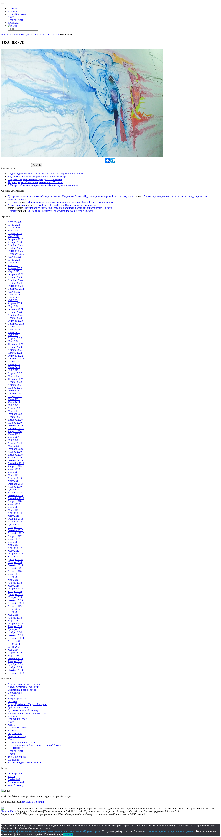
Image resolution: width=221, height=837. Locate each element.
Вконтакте (27, 801)
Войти (11, 776)
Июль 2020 (14, 434)
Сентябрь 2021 (16, 393)
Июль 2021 (14, 399)
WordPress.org (15, 785)
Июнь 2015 (14, 611)
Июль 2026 (14, 224)
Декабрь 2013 (15, 664)
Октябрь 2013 (15, 670)
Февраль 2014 (15, 658)
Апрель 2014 (15, 652)
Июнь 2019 (14, 472)
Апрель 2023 (15, 338)
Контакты (13, 22)
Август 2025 (15, 256)
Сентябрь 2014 (16, 638)
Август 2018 (15, 501)
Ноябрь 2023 (15, 317)
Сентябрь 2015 (16, 603)
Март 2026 (13, 236)
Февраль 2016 (15, 588)
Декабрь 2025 (15, 245)
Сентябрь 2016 (16, 568)
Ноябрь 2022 (15, 352)
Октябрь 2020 (15, 425)
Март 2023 (13, 341)
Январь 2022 (15, 381)
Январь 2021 (15, 416)
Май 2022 (13, 370)
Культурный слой (17, 718)
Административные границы (24, 684)
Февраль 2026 (15, 239)
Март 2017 (13, 550)
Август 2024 (15, 291)
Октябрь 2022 (15, 355)
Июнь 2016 (14, 577)
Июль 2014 (14, 643)
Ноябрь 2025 (15, 248)
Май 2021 (13, 405)
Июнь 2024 (14, 297)
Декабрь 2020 (15, 419)
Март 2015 (13, 620)
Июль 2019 (14, 469)
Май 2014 (13, 649)
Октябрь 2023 (15, 320)
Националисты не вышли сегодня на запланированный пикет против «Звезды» (69, 208)
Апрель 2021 (15, 408)
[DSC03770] (82, 156)
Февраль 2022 (15, 379)
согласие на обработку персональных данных (169, 831)
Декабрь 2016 (15, 559)
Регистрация (15, 773)
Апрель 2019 (15, 478)
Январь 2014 (15, 661)
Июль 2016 (14, 574)
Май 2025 (13, 265)
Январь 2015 (15, 626)
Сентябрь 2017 (16, 533)
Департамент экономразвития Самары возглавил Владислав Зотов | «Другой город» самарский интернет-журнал (70, 196)
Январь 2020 (15, 451)
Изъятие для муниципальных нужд (27, 713)
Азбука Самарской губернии (23, 686)
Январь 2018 (15, 521)
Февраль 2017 (15, 553)
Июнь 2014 (14, 646)
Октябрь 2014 (15, 635)
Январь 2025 (15, 277)
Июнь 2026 (14, 227)
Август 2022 (15, 361)
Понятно (68, 834)
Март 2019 (13, 480)
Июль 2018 (14, 504)
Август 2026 (15, 221)
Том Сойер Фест (17, 756)
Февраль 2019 (15, 483)
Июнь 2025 (14, 262)
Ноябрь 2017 (15, 527)
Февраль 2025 (15, 274)
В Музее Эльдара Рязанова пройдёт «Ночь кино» (35, 179)
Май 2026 (13, 230)
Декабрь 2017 (15, 524)
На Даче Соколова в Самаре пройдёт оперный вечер (37, 176)
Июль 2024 (14, 294)
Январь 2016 (15, 591)
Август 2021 (15, 396)
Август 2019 (15, 466)
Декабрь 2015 (15, 594)
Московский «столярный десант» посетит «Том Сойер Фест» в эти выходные (70, 202)
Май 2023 (13, 335)
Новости (12, 8)
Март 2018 (13, 515)
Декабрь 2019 (15, 454)
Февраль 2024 (15, 309)
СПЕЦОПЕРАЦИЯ (18, 748)
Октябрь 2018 (15, 495)
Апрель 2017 (15, 547)
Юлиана (12, 202)
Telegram (39, 801)
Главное (12, 701)
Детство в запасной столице (23, 710)
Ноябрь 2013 (15, 667)
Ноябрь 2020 (15, 422)
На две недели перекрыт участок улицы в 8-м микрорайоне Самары (45, 173)
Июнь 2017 (14, 542)
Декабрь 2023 (15, 315)
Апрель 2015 (15, 617)
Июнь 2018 (14, 507)
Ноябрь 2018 (15, 492)
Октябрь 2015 (15, 600)
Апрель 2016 (15, 582)
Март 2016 (13, 585)
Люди (11, 17)
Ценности (13, 759)
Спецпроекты (15, 19)
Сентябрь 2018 (16, 498)
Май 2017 (13, 545)
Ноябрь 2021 (15, 387)
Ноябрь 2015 (15, 597)
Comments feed (16, 782)
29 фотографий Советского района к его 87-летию (35, 182)
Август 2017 (15, 536)
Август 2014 (15, 641)
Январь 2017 (15, 556)
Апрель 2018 (15, 512)
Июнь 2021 (14, 402)
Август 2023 (15, 326)
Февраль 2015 (15, 623)
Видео (11, 695)
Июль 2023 (14, 329)
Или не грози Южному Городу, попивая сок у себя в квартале (60, 210)
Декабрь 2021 (15, 384)
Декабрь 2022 (15, 349)
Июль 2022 (14, 364)
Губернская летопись (19, 707)
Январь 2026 (15, 242)
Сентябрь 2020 (16, 428)
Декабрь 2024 (15, 280)
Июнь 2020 (14, 437)
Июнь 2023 (14, 332)
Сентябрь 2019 (16, 463)
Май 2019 (13, 475)
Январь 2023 (15, 347)
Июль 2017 (14, 539)
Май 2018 (13, 510)
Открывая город (17, 736)
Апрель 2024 (15, 303)
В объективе (15, 692)
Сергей (12, 210)
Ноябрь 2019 (15, 457)
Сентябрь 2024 (16, 288)
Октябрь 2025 (15, 251)
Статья (11, 753)
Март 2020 (13, 446)
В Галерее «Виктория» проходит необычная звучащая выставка (43, 185)
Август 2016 (15, 571)
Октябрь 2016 (15, 565)
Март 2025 (13, 271)
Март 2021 (13, 411)
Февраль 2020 (15, 448)
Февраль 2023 (15, 344)
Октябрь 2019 (15, 460)
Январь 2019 (15, 486)
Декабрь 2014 (15, 629)
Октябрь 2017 (15, 530)
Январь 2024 (15, 312)
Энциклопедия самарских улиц (25, 762)
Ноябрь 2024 (15, 283)
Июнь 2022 (14, 367)
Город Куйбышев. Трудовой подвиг (27, 704)
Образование (15, 733)
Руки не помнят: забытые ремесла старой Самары (35, 745)
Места (11, 724)
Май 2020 (13, 440)
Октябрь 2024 (15, 285)
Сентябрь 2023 (16, 323)
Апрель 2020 (15, 443)
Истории (12, 11)
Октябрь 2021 (15, 390)
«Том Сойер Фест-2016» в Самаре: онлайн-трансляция (66, 205)
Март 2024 (13, 306)
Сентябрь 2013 (16, 673)
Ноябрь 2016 (15, 562)
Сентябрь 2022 (16, 358)
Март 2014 (13, 655)
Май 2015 (13, 614)
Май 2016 (13, 579)
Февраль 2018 (15, 518)
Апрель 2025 (15, 268)
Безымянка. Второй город (22, 689)
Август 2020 (15, 431)
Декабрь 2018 (15, 489)
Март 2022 (13, 376)
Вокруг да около (17, 698)
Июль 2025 (14, 259)
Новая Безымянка (17, 14)
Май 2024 (13, 300)
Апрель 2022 (15, 373)
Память (12, 739)
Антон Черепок (16, 205)
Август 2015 (15, 606)
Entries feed (14, 779)
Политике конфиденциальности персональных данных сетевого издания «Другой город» (50, 831)
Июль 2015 (14, 609)
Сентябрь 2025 (16, 253)
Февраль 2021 (15, 414)
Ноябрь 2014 (15, 632)
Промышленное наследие (22, 742)
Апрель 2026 (15, 233)
